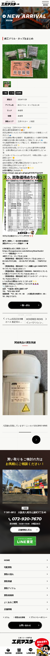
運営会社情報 (20, 617)
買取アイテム (10, 588)
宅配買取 (8, 567)
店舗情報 (8, 609)
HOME (7, 560)
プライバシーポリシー (39, 617)
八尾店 (5, 93)
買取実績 (8, 581)
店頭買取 (19, 93)
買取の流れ (9, 574)
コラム (6, 617)
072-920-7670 (27, 519)
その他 (12, 93)
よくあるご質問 (11, 602)
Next (36, 439)
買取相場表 (9, 595)
